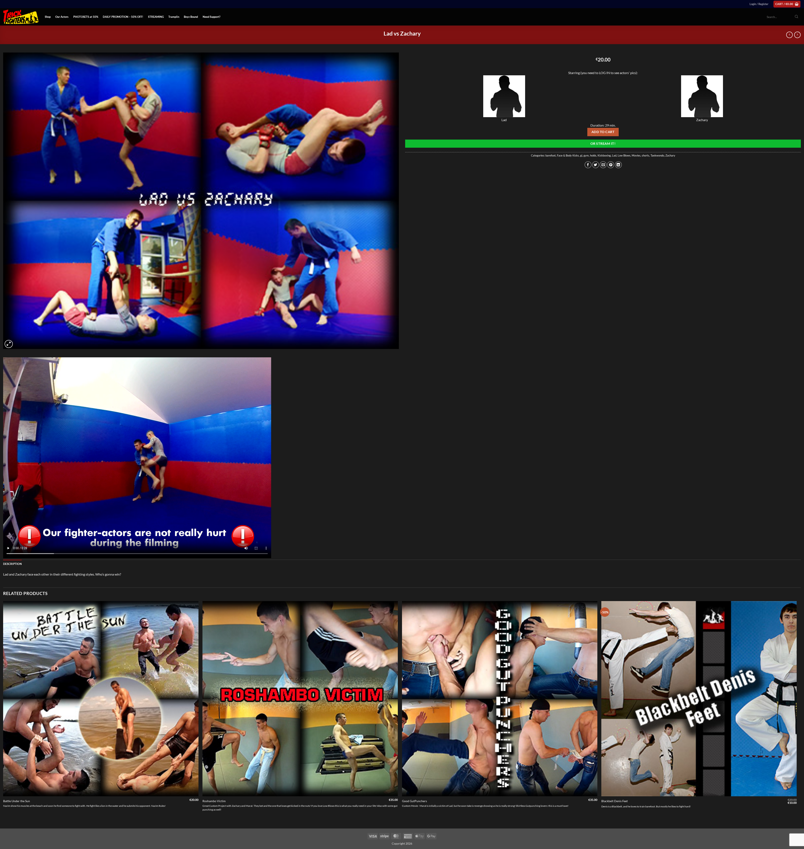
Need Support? (211, 16)
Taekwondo (657, 155)
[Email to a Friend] (603, 164)
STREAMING (156, 16)
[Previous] (3, 714)
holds (593, 155)
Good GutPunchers (414, 801)
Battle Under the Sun (16, 801)
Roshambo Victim (214, 801)
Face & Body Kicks (568, 155)
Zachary (670, 155)
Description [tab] (12, 564)
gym (586, 155)
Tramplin (173, 16)
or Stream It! (603, 143)
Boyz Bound (191, 16)
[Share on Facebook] (588, 164)
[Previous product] (797, 35)
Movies (636, 155)
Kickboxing (604, 155)
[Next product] (789, 35)
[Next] (796, 714)
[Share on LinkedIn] (618, 164)
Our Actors (61, 16)
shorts (645, 155)
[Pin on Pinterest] (610, 164)
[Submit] (796, 17)
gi (581, 155)
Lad (614, 155)
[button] (759, 4)
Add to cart (603, 132)
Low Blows (624, 155)
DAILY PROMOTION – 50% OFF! (123, 16)
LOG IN (604, 73)
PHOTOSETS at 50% (85, 16)
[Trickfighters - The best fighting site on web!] (21, 17)
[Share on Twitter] (595, 164)
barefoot (550, 155)
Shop (48, 16)
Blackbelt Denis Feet (614, 801)
